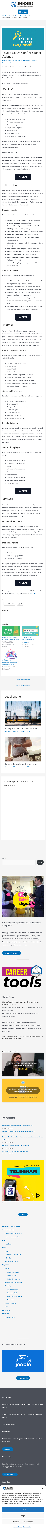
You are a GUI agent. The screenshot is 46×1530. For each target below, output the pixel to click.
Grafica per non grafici (12, 1237)
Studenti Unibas (10, 1317)
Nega (23, 1516)
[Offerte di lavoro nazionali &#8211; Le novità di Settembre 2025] (11, 654)
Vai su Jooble (23, 1378)
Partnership (6, 1310)
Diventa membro (9, 1474)
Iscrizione (7, 1449)
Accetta (23, 1510)
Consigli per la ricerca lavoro (14, 1254)
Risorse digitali (12, 1293)
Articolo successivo (23, 685)
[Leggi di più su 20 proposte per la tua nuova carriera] (23, 713)
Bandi (6, 1251)
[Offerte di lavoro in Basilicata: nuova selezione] (30, 631)
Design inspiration (13, 1272)
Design (7, 1268)
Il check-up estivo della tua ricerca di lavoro (16, 1145)
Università (5, 1313)
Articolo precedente (23, 680)
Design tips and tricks (14, 1279)
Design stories (11, 1275)
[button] (43, 1488)
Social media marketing (14, 1296)
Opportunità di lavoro (15, 60)
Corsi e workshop (8, 1230)
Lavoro (4, 60)
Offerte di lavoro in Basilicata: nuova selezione (28, 640)
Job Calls (8, 1258)
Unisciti (23, 1214)
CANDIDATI (23, 177)
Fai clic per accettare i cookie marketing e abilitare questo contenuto (23, 1064)
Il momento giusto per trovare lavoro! (21, 764)
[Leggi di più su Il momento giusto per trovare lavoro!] (23, 749)
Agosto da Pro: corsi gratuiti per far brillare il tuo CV (18, 1131)
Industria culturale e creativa (14, 1282)
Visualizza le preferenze (23, 1522)
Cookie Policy (18, 1527)
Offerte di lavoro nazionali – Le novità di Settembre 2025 (10, 662)
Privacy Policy (27, 1527)
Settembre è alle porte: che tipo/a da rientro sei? (17, 1125)
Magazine (5, 1265)
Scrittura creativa (10, 1303)
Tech (6, 1307)
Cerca (4, 858)
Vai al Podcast (12, 953)
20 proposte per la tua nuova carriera (21, 728)
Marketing (8, 1286)
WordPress (10, 1300)
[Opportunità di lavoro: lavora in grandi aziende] (11, 631)
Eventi (4, 1240)
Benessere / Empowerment (11, 1226)
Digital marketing (12, 1289)
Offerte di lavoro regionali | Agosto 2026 (15, 1151)
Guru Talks (8, 1244)
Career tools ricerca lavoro (13, 1233)
